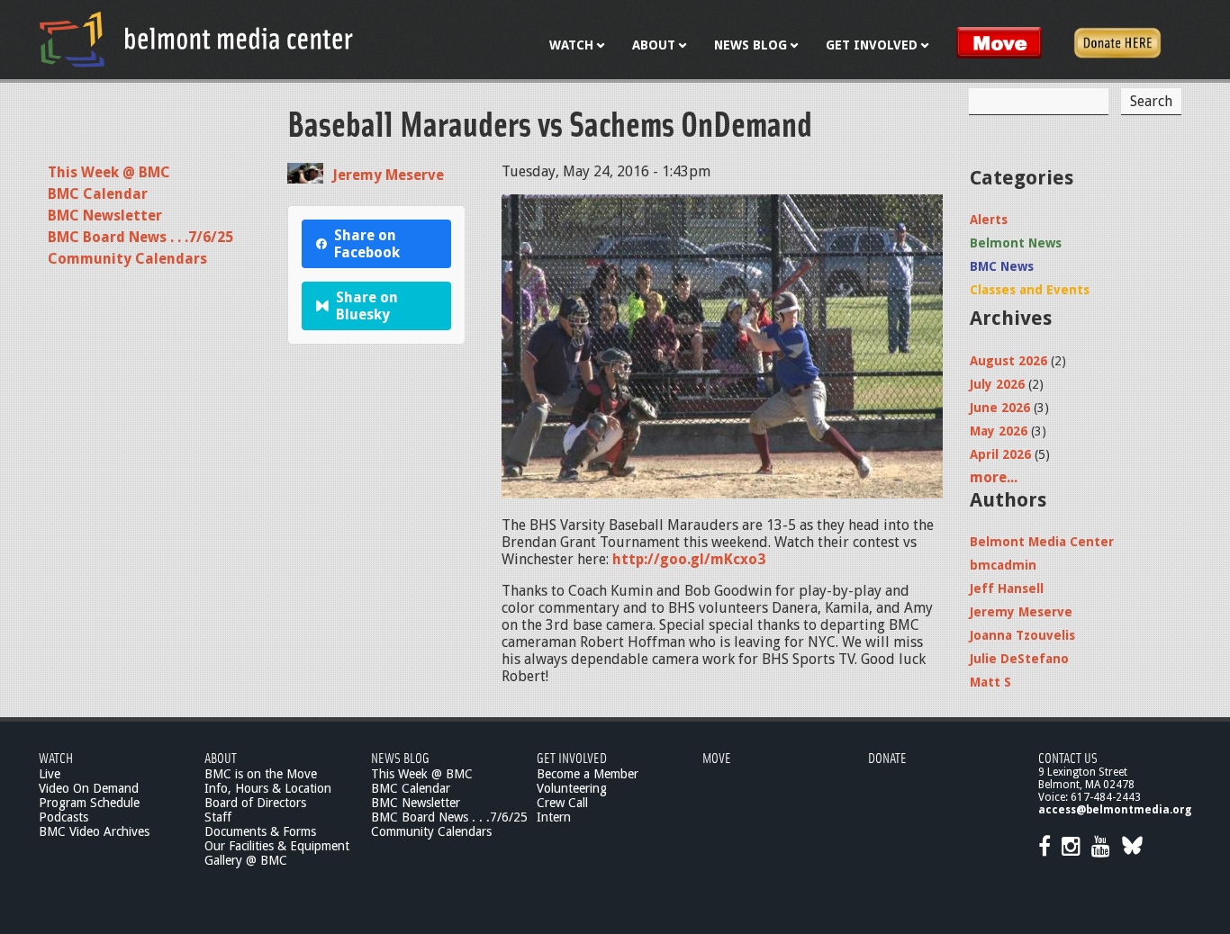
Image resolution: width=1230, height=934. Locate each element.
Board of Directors (255, 802)
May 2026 (998, 431)
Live (49, 774)
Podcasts (63, 817)
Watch (56, 757)
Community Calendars (127, 258)
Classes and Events (1030, 290)
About (220, 757)
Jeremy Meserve (388, 175)
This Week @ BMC (109, 172)
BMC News (1002, 266)
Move (716, 757)
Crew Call (562, 802)
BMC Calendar (98, 193)
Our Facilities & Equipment (276, 846)
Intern (554, 817)
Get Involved (572, 757)
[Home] (196, 38)
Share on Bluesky (367, 306)
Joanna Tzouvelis (1022, 635)
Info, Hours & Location (267, 788)
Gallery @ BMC (245, 860)
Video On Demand (89, 788)
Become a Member (587, 774)
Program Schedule (89, 802)
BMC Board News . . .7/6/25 (140, 237)
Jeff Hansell (1007, 588)
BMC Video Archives (94, 831)
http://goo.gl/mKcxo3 (688, 559)
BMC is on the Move (260, 774)
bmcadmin (1003, 565)
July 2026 (997, 384)
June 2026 (1000, 407)
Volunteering (572, 788)
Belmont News (1016, 243)
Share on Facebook (367, 244)
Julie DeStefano (1019, 658)
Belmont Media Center (1042, 541)
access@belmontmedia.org (1114, 810)
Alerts (989, 219)
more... (993, 477)
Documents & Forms (260, 831)
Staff (217, 817)
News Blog (400, 757)
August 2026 (1008, 361)
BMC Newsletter (105, 215)
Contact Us (1068, 757)
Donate (887, 757)
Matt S (990, 682)
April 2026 (1000, 454)
